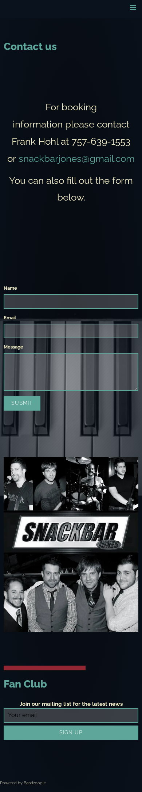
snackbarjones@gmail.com (77, 158)
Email (10, 317)
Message (13, 347)
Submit (22, 403)
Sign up (71, 732)
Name (10, 288)
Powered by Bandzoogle (23, 783)
